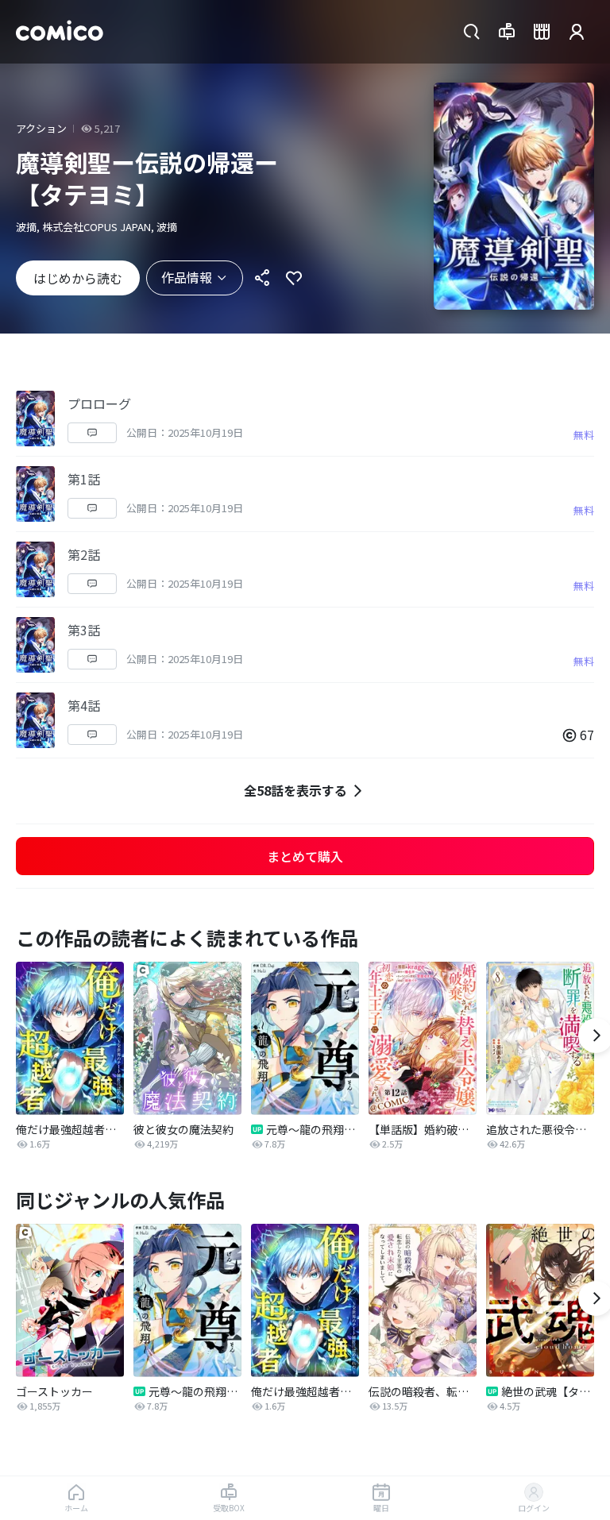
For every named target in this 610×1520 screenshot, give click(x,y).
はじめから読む (77, 277)
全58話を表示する (295, 790)
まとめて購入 (305, 856)
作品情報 (186, 277)
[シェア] (262, 278)
